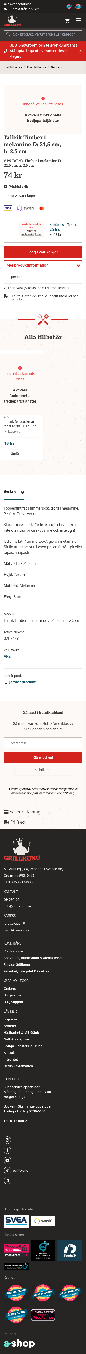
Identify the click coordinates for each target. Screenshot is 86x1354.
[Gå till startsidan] (13, 20)
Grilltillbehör (13, 67)
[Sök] (8, 34)
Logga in (10, 1019)
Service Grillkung (17, 964)
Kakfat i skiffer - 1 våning (63, 227)
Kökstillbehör (36, 67)
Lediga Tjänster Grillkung (23, 1046)
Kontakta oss (13, 951)
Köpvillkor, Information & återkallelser (33, 958)
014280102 (11, 899)
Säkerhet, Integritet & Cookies (26, 971)
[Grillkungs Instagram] (42, 1140)
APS (7, 656)
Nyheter (10, 1026)
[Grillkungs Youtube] (42, 1160)
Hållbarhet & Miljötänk (21, 1032)
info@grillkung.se (17, 906)
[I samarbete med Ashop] (19, 1343)
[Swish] (43, 1221)
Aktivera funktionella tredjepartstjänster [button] (20, 395)
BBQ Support (13, 1002)
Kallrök (9, 1053)
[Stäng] (80, 51)
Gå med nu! (43, 757)
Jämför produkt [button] (22, 682)
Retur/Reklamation (18, 1066)
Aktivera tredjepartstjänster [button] (31, 233)
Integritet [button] (11, 1059)
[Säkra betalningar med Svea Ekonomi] (16, 1221)
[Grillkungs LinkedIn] (43, 1180)
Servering (58, 67)
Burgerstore (12, 995)
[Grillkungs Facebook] (42, 1150)
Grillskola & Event (17, 1039)
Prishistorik (18, 186)
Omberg (10, 988)
